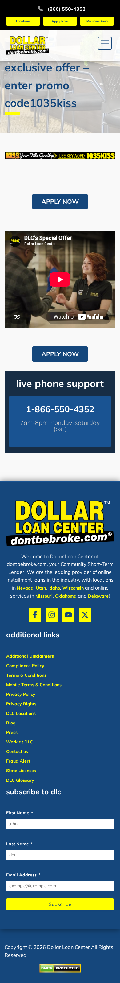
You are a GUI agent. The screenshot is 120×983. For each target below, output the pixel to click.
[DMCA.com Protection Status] (60, 969)
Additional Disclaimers (30, 656)
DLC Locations (21, 713)
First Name (19, 813)
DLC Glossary (20, 780)
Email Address (23, 875)
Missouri (44, 596)
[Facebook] (35, 615)
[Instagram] (52, 615)
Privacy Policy (20, 694)
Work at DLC (19, 742)
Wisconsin (73, 588)
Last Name (19, 844)
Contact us (17, 751)
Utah (41, 588)
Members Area (97, 21)
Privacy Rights (21, 704)
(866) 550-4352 (67, 9)
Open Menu (105, 43)
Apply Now (60, 21)
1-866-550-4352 (60, 409)
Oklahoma (66, 596)
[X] (85, 615)
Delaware (98, 596)
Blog (11, 723)
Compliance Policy (25, 665)
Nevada (25, 588)
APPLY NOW (60, 201)
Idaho (54, 588)
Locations (23, 21)
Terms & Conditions (26, 675)
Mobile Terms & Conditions (34, 684)
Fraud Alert (18, 761)
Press (12, 732)
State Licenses (21, 770)
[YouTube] (68, 615)
